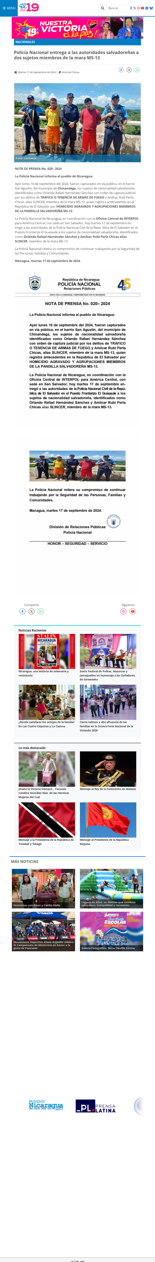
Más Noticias (24, 861)
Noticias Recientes (32, 630)
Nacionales (25, 42)
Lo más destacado (32, 748)
